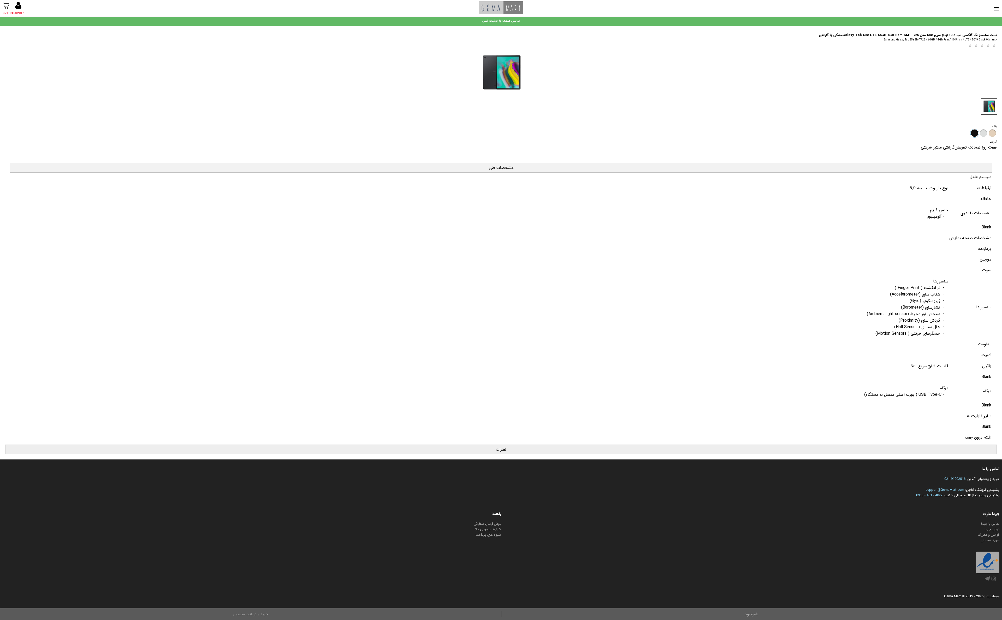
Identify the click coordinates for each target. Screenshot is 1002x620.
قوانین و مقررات (988, 535)
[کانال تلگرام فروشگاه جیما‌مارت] (987, 580)
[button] (18, 6)
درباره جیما (992, 529)
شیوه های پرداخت (488, 535)
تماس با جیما (990, 524)
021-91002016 (13, 13)
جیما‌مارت (992, 596)
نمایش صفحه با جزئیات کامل (501, 20)
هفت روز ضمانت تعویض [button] (976, 147)
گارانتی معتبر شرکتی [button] (938, 147)
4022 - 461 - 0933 (929, 495)
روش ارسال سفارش (487, 524)
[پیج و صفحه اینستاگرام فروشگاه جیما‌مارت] (994, 581)
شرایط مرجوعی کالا (488, 529)
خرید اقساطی (990, 540)
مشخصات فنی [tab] (501, 167)
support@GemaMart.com (945, 490)
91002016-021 (954, 479)
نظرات (501, 449)
